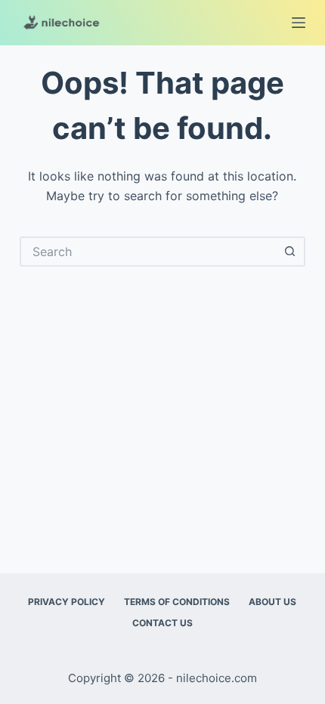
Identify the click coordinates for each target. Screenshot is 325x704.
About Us (272, 601)
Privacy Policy (66, 601)
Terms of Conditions (177, 601)
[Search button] (290, 251)
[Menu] (298, 22)
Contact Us (162, 622)
